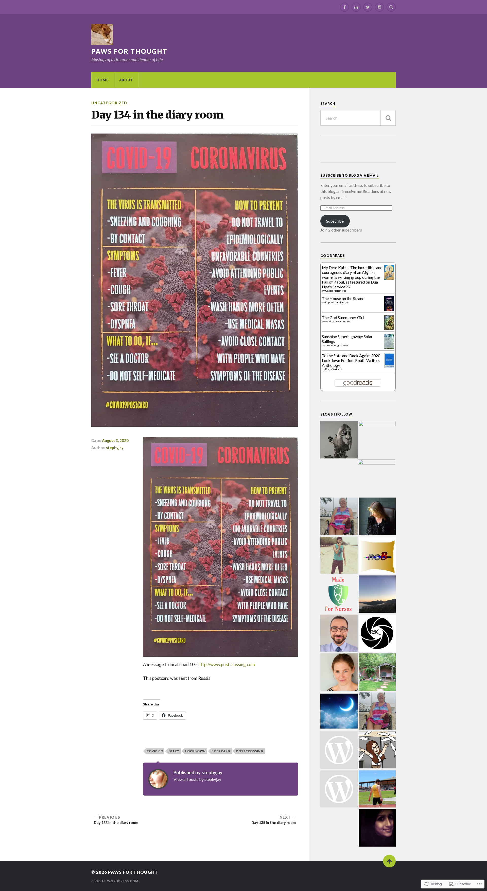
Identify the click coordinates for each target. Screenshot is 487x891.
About (126, 80)
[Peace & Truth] (376, 478)
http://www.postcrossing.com (226, 664)
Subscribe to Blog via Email (349, 175)
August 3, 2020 (115, 440)
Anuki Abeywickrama (337, 321)
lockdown (195, 751)
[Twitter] (367, 7)
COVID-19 (155, 751)
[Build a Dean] (377, 789)
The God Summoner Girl (343, 317)
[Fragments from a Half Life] (339, 440)
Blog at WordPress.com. (115, 881)
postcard (221, 751)
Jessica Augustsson (336, 345)
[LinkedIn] (356, 7)
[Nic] (377, 750)
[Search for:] (358, 118)
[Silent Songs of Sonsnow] (377, 439)
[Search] (391, 7)
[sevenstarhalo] (377, 828)
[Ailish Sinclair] (377, 517)
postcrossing (249, 751)
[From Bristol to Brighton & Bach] (339, 711)
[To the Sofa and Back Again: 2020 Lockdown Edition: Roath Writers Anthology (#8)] (389, 366)
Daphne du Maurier (336, 302)
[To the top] (389, 861)
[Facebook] (344, 7)
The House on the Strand (343, 298)
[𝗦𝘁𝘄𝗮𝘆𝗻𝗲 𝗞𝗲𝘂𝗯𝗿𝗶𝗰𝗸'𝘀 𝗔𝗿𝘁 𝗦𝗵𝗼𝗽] (377, 634)
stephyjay (115, 447)
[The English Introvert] (377, 594)
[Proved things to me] (339, 517)
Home (103, 80)
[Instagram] (379, 7)
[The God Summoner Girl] (389, 328)
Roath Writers (333, 369)
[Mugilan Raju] (339, 556)
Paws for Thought (129, 51)
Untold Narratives (335, 290)
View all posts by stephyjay (197, 779)
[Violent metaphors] (339, 672)
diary (174, 751)
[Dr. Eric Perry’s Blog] (339, 634)
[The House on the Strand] (389, 309)
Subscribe (335, 221)
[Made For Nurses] (339, 594)
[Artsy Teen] (339, 750)
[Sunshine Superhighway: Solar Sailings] (389, 348)
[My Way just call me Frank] (377, 711)
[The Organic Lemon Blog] (377, 672)
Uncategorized (109, 103)
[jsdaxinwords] (339, 789)
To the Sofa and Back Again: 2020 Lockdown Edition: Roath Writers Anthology (351, 360)
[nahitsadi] (377, 556)
